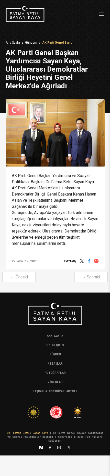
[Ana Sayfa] (25, 14)
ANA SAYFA (55, 335)
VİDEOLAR (55, 381)
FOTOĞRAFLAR (55, 372)
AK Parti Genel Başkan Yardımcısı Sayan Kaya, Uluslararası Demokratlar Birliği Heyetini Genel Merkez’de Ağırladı (57, 42)
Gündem (31, 42)
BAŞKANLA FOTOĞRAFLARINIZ (55, 391)
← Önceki (19, 277)
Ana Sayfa (13, 42)
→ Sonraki (91, 277)
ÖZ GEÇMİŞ (55, 344)
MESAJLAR (55, 363)
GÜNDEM (55, 354)
